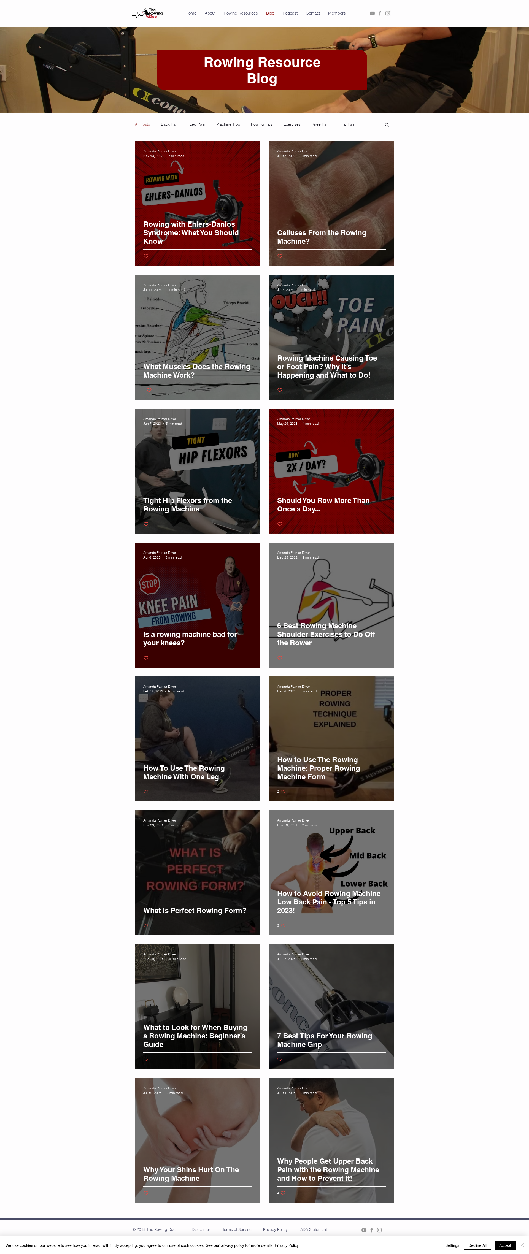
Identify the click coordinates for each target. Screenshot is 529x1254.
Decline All (477, 1245)
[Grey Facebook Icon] (380, 13)
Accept (505, 1245)
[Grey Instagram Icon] (388, 13)
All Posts (142, 124)
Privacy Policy (287, 1245)
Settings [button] (452, 1245)
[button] (241, 13)
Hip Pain (348, 124)
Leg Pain (197, 124)
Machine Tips (228, 124)
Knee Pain (321, 124)
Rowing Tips (261, 124)
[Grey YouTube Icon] (372, 13)
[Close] (522, 1245)
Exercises (292, 124)
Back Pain (170, 124)
